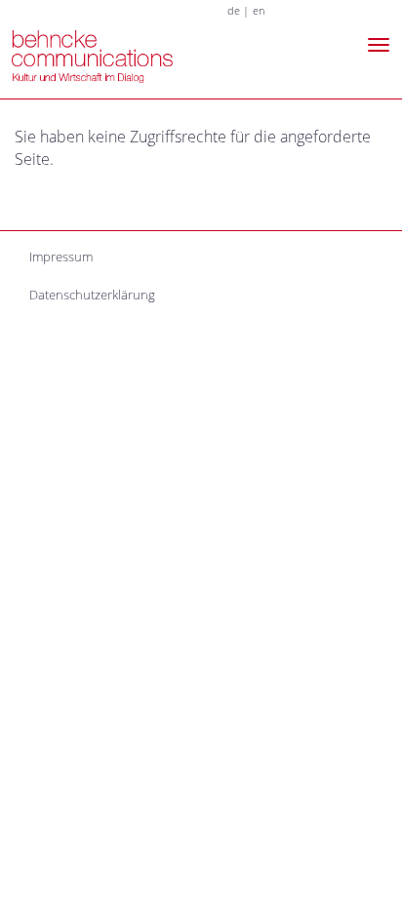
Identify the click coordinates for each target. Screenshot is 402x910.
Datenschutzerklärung (92, 294)
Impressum (61, 256)
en (258, 11)
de (233, 11)
